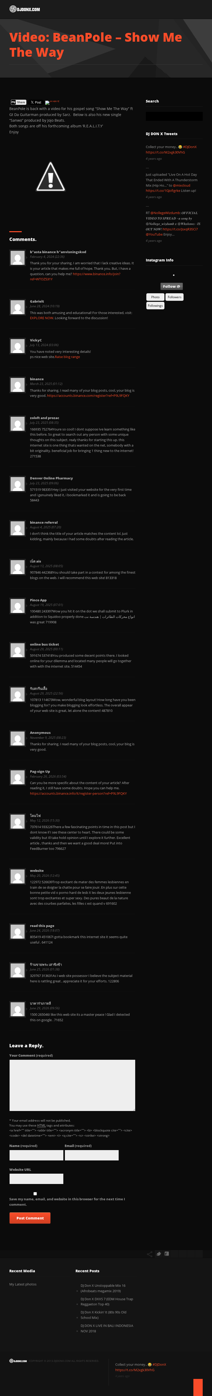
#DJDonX (190, 146)
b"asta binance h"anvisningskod (58, 252)
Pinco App (38, 600)
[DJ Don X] (24, 10)
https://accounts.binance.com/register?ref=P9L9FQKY (88, 395)
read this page (42, 925)
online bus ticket (44, 644)
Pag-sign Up (40, 771)
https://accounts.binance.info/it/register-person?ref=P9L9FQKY (78, 793)
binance (37, 379)
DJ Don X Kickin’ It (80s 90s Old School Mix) (103, 1315)
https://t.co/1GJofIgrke (163, 190)
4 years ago (154, 158)
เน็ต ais (35, 561)
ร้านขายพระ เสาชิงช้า (46, 964)
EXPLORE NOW (41, 318)
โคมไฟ (35, 815)
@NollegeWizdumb (165, 212)
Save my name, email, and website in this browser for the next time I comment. (67, 1202)
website (37, 870)
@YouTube (154, 234)
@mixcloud (181, 185)
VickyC (36, 340)
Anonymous (40, 732)
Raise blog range (67, 356)
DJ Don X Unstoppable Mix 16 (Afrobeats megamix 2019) (103, 1288)
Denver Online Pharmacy (51, 478)
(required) (31, 1055)
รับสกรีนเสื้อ (38, 688)
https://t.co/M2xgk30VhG (165, 152)
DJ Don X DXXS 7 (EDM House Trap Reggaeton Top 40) (107, 1302)
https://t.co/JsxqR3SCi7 (180, 229)
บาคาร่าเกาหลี (40, 1003)
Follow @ (171, 286)
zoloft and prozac (44, 417)
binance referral (44, 522)
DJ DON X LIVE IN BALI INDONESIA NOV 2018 (107, 1328)
